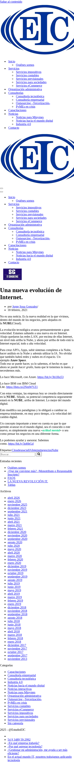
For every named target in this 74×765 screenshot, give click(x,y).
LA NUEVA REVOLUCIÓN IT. (28, 481)
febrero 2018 (15, 638)
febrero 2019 (15, 600)
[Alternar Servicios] (66, 204)
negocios (46, 450)
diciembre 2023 (17, 508)
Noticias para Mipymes (30, 117)
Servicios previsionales (29, 78)
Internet (36, 450)
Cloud (15, 450)
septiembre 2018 (17, 614)
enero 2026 (14, 501)
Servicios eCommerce (29, 85)
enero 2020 (14, 562)
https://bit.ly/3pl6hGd (21, 443)
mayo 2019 (14, 590)
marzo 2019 (15, 597)
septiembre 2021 (17, 511)
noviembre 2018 (17, 610)
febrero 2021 (15, 528)
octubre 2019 (15, 573)
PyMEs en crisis (25, 106)
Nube (55, 450)
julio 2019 (14, 583)
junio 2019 (14, 586)
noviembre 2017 (17, 648)
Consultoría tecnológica (30, 96)
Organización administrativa (25, 89)
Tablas (11, 484)
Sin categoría (15, 723)
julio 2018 (14, 621)
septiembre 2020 (17, 538)
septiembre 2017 (17, 655)
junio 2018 (14, 624)
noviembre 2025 (17, 504)
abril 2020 (14, 552)
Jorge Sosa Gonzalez (24, 306)
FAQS (11, 478)
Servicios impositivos (28, 72)
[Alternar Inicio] (66, 197)
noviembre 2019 (17, 569)
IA (30, 450)
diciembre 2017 (17, 645)
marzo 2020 (15, 556)
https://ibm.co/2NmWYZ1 (22, 386)
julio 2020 (14, 545)
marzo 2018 (15, 634)
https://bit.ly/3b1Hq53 (50, 377)
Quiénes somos (25, 64)
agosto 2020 (15, 542)
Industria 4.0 (23, 124)
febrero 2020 (15, 559)
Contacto (13, 127)
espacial (24, 450)
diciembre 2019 (17, 566)
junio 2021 (14, 518)
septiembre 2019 (17, 576)
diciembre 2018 (17, 607)
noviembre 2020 (17, 535)
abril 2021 (14, 521)
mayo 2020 (14, 549)
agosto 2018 (15, 617)
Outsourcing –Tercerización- (33, 103)
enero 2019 (14, 604)
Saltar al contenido (11, 1)
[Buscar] (39, 454)
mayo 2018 (14, 628)
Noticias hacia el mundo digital (34, 120)
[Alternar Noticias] (66, 248)
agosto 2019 (15, 580)
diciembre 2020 (17, 532)
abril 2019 (14, 593)
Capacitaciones (17, 110)
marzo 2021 (15, 525)
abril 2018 (14, 631)
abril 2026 (14, 497)
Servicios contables (27, 75)
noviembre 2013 (17, 658)
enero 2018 (14, 641)
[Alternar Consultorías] (66, 228)
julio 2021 (14, 514)
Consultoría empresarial (30, 99)
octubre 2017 (15, 652)
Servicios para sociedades (31, 82)
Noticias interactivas (20, 689)
